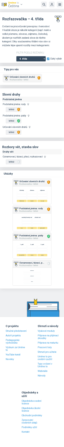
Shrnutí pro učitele (47, 352)
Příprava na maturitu (48, 343)
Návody (42, 375)
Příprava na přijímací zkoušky (48, 337)
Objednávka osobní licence (31, 402)
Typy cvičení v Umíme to (45, 365)
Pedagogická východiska (12, 341)
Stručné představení (16, 331)
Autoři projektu (13, 335)
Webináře (42, 371)
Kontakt (25, 432)
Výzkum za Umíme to (15, 348)
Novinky (10, 359)
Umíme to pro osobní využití (45, 358)
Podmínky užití (29, 427)
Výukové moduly (46, 331)
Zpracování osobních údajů (29, 421)
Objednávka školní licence (31, 409)
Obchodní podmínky (32, 415)
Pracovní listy (45, 347)
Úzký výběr (56, 58)
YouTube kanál (13, 354)
